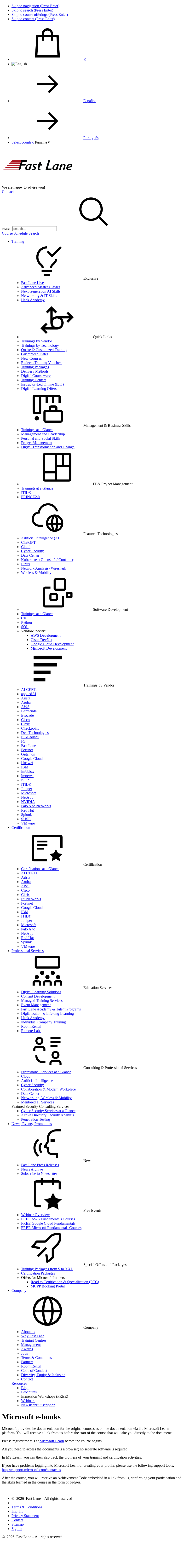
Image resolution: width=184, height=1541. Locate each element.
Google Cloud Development (52, 644)
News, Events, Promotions (32, 1124)
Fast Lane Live (32, 283)
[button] (42, 142)
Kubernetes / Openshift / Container (47, 560)
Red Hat (27, 810)
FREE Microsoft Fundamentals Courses (51, 1228)
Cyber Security (32, 551)
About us (28, 1332)
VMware (28, 823)
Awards (27, 1349)
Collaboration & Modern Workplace (48, 1089)
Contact (8, 192)
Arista (25, 698)
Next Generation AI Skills (40, 291)
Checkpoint (30, 728)
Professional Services (28, 951)
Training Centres (33, 1340)
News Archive (32, 1169)
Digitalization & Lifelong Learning (47, 1013)
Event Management (36, 1005)
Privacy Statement (25, 1516)
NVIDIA (28, 802)
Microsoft (28, 793)
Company (19, 1290)
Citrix (25, 724)
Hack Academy (33, 300)
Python (26, 622)
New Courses (31, 358)
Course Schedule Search (20, 233)
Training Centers (33, 380)
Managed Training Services (42, 1000)
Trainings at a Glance (37, 430)
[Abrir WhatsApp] (172, 1529)
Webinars (28, 1401)
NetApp (27, 797)
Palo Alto (28, 929)
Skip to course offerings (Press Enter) (40, 14)
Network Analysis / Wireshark (43, 568)
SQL (25, 627)
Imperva (27, 776)
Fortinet (27, 750)
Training (18, 241)
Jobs (24, 1353)
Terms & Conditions (36, 1358)
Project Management (36, 443)
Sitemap (18, 1524)
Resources (19, 1383)
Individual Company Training (43, 1022)
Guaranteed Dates (34, 354)
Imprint (17, 1511)
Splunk (26, 815)
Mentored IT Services (37, 1102)
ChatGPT (28, 542)
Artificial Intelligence (37, 1081)
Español (89, 101)
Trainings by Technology (40, 345)
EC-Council (30, 737)
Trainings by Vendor (36, 341)
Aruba (26, 702)
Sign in (17, 1529)
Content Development (37, 996)
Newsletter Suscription (38, 1405)
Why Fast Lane (32, 1336)
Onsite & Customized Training (44, 350)
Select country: (23, 142)
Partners (27, 1362)
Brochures (29, 1392)
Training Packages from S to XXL (47, 1269)
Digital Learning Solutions (41, 992)
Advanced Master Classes (40, 287)
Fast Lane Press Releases (40, 1165)
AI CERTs (29, 689)
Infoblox (27, 771)
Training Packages (35, 367)
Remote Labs (31, 1031)
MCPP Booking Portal (48, 1286)
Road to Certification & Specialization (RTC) (65, 1282)
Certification (21, 827)
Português (90, 138)
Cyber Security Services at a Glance (48, 1111)
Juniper (26, 789)
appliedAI (28, 694)
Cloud (25, 547)
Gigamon (28, 754)
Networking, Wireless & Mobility (46, 1098)
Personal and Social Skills (40, 438)
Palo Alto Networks (36, 806)
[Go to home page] (38, 183)
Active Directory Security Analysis (47, 1115)
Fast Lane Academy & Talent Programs (51, 1009)
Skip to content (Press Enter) (33, 19)
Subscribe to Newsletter (39, 1174)
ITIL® (26, 493)
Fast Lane (28, 746)
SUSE (26, 819)
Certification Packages (38, 1273)
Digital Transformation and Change (48, 447)
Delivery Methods (34, 371)
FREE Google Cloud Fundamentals (48, 1223)
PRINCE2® (30, 497)
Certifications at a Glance (40, 869)
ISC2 (25, 780)
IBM (24, 767)
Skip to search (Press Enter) (32, 10)
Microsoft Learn (52, 1441)
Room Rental (31, 1026)
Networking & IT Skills (39, 296)
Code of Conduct (34, 1370)
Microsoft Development (49, 648)
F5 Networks (31, 899)
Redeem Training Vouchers (41, 363)
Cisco (25, 720)
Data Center (30, 555)
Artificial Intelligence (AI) (40, 538)
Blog (25, 1388)
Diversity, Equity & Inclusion (43, 1375)
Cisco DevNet (41, 640)
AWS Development (45, 635)
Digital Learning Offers (39, 389)
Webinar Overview (35, 1215)
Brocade (27, 715)
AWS (25, 707)
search (7, 228)
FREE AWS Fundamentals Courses (48, 1219)
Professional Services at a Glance (46, 1072)
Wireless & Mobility (36, 573)
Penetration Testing (35, 1119)
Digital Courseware (36, 376)
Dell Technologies (35, 733)
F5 (23, 741)
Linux (25, 564)
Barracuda (29, 711)
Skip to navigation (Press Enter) (35, 6)
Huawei (27, 763)
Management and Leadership (43, 434)
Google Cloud (32, 758)
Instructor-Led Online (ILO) (42, 384)
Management (31, 1345)
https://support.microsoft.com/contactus (31, 1470)
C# (23, 618)
